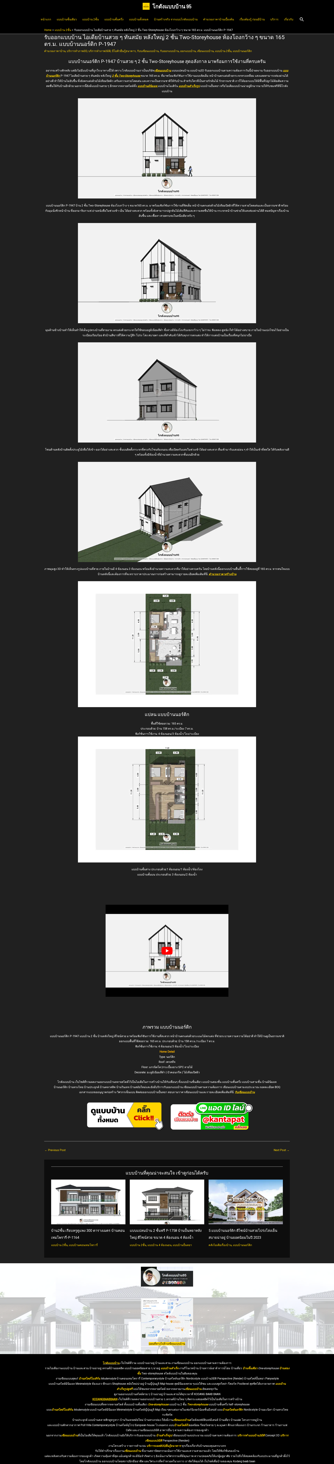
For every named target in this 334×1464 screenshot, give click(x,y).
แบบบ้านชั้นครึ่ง (114, 19)
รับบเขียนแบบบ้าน (148, 51)
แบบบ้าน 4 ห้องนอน (160, 1245)
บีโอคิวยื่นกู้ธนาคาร (124, 51)
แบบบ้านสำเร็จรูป (189, 86)
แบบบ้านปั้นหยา (182, 1245)
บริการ (274, 19)
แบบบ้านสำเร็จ (169, 1368)
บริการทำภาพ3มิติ (99, 51)
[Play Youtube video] (167, 951)
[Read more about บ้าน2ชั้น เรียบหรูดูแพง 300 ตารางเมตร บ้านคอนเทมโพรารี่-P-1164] (88, 1201)
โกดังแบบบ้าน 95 (172, 6)
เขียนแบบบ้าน (205, 51)
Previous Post (55, 1150)
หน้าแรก (46, 19)
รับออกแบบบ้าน (169, 51)
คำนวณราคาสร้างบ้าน (222, 574)
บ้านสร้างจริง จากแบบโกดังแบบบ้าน (176, 19)
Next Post (281, 1150)
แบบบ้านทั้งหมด (138, 19)
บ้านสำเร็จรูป (164, 1435)
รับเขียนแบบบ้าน (245, 1092)
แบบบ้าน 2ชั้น (90, 19)
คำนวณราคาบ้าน (55, 51)
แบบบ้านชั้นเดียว (67, 19)
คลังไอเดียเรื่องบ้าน (220, 1245)
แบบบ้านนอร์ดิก (242, 51)
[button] (302, 20)
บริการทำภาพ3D (77, 51)
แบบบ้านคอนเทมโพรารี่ (83, 1245)
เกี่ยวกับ (288, 19)
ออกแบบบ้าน (188, 51)
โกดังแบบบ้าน (111, 1363)
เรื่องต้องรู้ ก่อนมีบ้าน (252, 19)
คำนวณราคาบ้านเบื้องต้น (218, 19)
